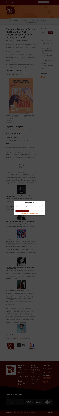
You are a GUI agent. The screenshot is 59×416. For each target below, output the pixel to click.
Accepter (22, 210)
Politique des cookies (24, 213)
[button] (43, 202)
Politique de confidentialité (33, 213)
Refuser (36, 210)
